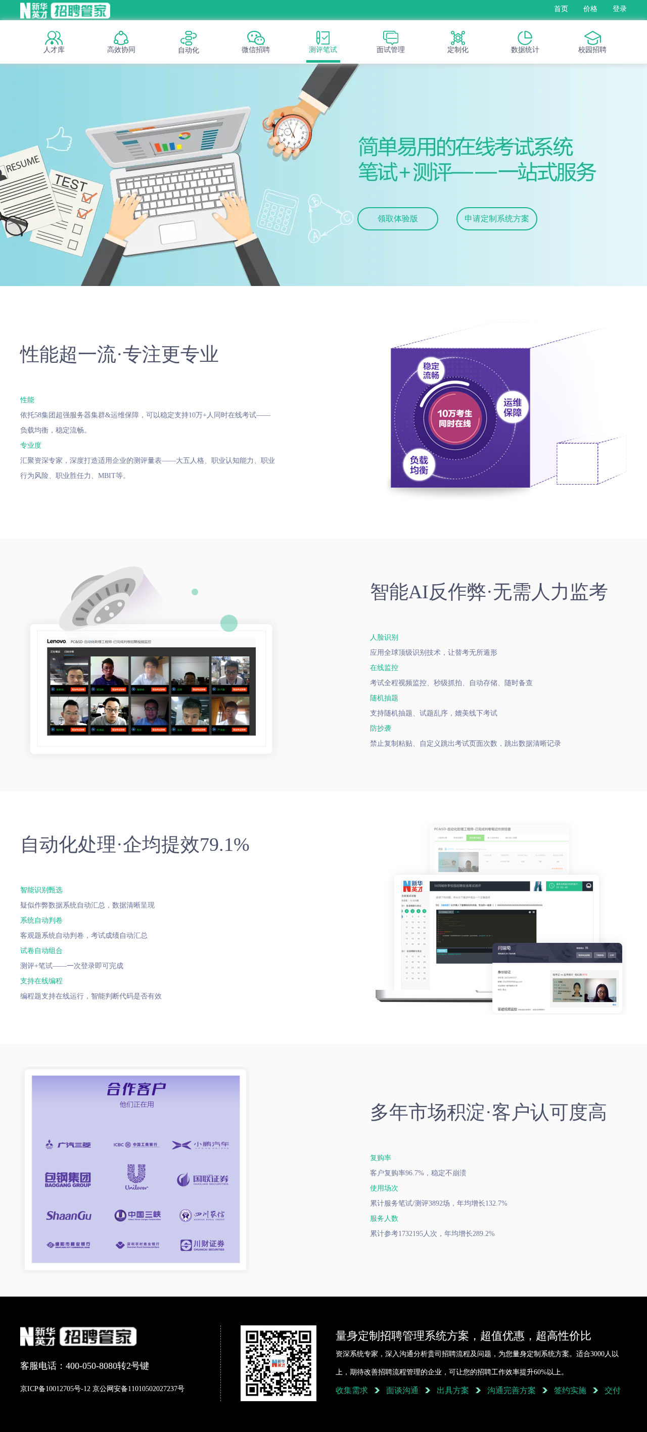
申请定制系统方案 (497, 218)
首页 (561, 9)
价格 (590, 9)
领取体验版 (398, 218)
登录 (620, 9)
